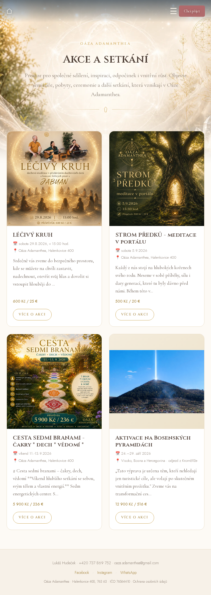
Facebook (82, 572)
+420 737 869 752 (95, 563)
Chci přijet (192, 11)
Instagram (104, 572)
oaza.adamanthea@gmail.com (136, 563)
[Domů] (9, 11)
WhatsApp (128, 572)
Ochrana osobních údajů (150, 581)
